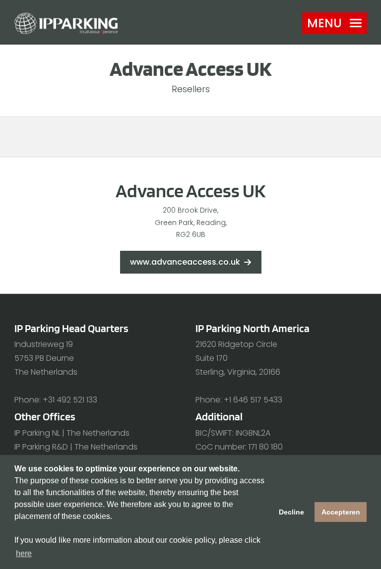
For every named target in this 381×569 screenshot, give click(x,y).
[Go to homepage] (66, 23)
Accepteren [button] (340, 512)
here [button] (24, 553)
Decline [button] (291, 512)
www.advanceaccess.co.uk (185, 262)
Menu (324, 23)
